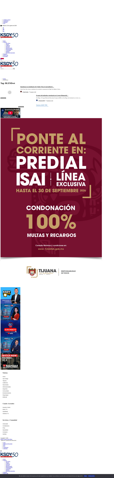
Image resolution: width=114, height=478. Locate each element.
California (5, 382)
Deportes (5, 389)
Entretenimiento (7, 393)
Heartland (5, 411)
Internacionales (7, 387)
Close (85, 475)
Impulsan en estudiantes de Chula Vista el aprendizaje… (37, 86)
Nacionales (6, 384)
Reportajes (5, 395)
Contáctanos (6, 426)
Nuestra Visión (6, 407)
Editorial (5, 397)
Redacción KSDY (42, 100)
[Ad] (57, 72)
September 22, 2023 (50, 100)
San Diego (21, 106)
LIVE (2, 58)
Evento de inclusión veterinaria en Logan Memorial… (52, 95)
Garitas (4, 434)
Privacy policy (91, 475)
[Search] (1, 59)
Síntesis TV (6, 413)
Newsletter (5, 430)
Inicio (4, 376)
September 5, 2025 (33, 92)
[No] (112, 476)
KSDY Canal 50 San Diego (6, 439)
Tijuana (4, 380)
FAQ (4, 428)
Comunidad (6, 391)
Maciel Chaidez (25, 92)
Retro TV (5, 409)
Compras (5, 432)
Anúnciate (5, 424)
